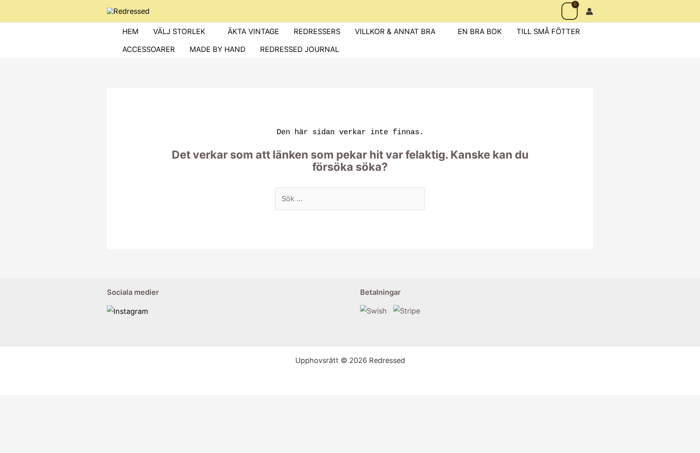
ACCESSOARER (148, 49)
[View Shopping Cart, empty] (569, 11)
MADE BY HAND (217, 49)
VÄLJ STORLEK (179, 31)
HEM (130, 31)
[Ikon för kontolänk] (589, 11)
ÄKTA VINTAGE (253, 31)
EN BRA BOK (480, 31)
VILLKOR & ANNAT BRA (395, 31)
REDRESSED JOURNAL (299, 49)
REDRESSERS (317, 31)
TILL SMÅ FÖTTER (548, 31)
